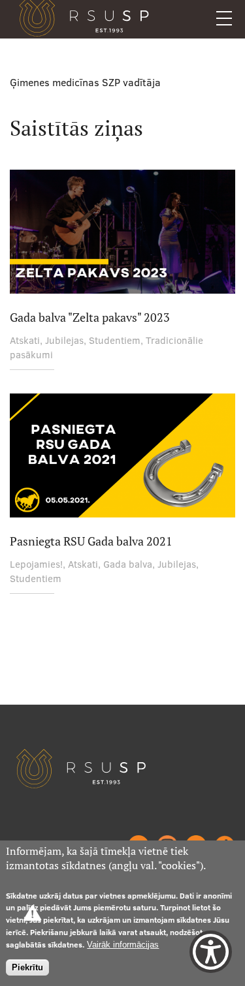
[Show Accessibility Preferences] (210, 952)
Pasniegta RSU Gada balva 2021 (91, 541)
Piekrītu (27, 967)
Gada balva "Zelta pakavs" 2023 (90, 317)
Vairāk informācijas (123, 944)
